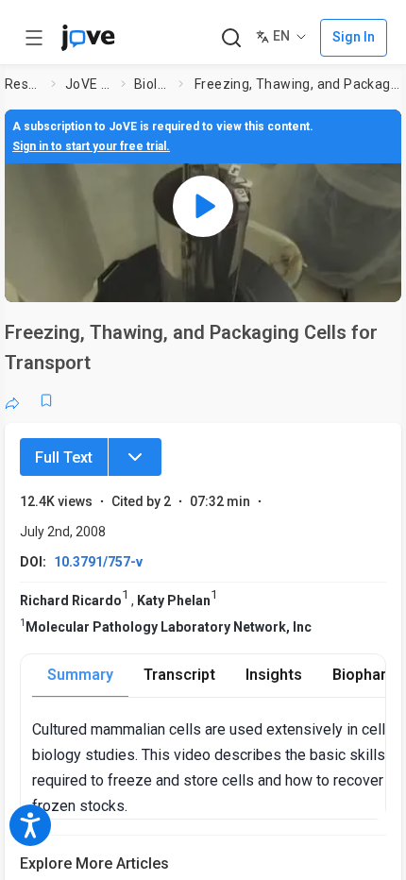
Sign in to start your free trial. (91, 146)
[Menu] (135, 457)
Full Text (64, 457)
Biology (152, 84)
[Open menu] (34, 38)
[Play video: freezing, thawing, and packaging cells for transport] (203, 206)
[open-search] (231, 38)
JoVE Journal (89, 84)
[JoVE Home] (87, 38)
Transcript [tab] (179, 675)
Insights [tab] (273, 675)
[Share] (12, 400)
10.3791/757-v (98, 561)
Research (24, 84)
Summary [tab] (80, 675)
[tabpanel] (208, 768)
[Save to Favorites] (46, 400)
